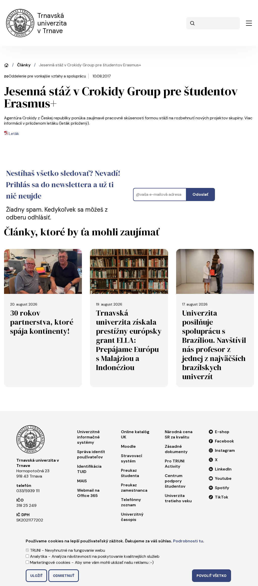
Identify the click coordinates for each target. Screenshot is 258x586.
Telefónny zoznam (131, 502)
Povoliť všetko (212, 575)
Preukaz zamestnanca (134, 487)
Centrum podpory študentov (175, 481)
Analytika (38, 556)
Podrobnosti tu (188, 541)
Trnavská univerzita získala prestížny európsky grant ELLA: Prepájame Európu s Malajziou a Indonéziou (129, 340)
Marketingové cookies (50, 562)
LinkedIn (223, 469)
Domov (6, 65)
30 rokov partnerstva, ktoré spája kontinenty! (41, 322)
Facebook (224, 441)
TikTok (221, 497)
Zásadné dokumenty (176, 449)
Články (23, 65)
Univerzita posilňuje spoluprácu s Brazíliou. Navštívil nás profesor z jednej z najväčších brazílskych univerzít (214, 345)
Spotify (222, 487)
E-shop (222, 431)
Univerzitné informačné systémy (88, 437)
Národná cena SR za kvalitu (178, 434)
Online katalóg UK (135, 434)
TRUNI (35, 550)
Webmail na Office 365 (88, 493)
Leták (14, 133)
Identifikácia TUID (89, 469)
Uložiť (36, 575)
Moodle (128, 446)
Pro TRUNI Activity (174, 463)
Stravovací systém (131, 458)
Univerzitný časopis (132, 517)
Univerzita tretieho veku (178, 498)
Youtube (223, 478)
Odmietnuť (63, 575)
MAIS (82, 481)
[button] (249, 23)
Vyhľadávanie (192, 23)
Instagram (225, 450)
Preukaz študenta (130, 473)
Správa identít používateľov (91, 454)
